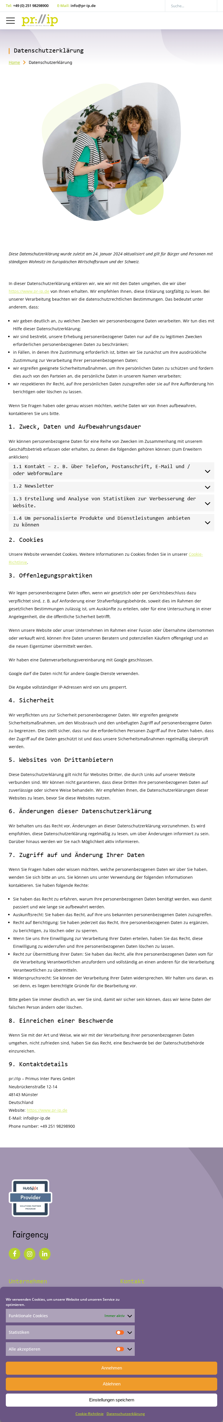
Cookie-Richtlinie (89, 1413)
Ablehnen (112, 1383)
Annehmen (111, 1367)
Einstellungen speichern (111, 1399)
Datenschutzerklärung (126, 1413)
